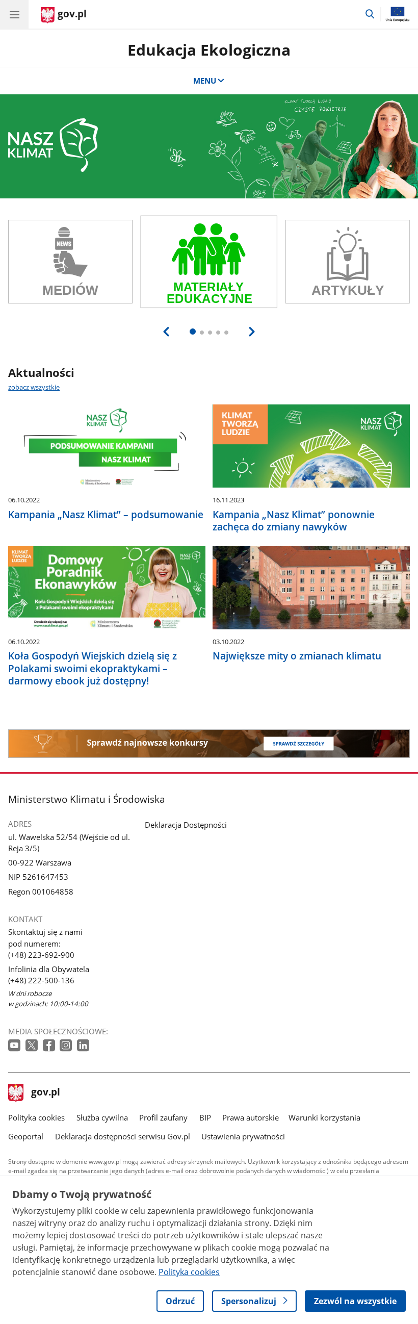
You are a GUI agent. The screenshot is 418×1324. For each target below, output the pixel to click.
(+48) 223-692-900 (41, 955)
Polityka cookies (36, 1117)
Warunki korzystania (324, 1117)
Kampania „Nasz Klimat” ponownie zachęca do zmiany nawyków (294, 520)
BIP (205, 1117)
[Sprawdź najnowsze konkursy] (208, 743)
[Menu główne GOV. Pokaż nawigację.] (14, 14)
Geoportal (25, 1136)
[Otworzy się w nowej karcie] (15, 1046)
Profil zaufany (163, 1117)
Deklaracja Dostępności (186, 825)
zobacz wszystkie (34, 387)
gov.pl (45, 1093)
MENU (204, 80)
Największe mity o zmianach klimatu (297, 656)
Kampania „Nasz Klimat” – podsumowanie (105, 514)
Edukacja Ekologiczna (209, 49)
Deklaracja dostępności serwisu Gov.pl (122, 1136)
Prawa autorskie (250, 1117)
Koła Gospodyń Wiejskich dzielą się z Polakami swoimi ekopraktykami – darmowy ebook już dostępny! (92, 668)
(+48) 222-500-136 (41, 980)
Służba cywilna (102, 1117)
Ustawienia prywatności (243, 1136)
